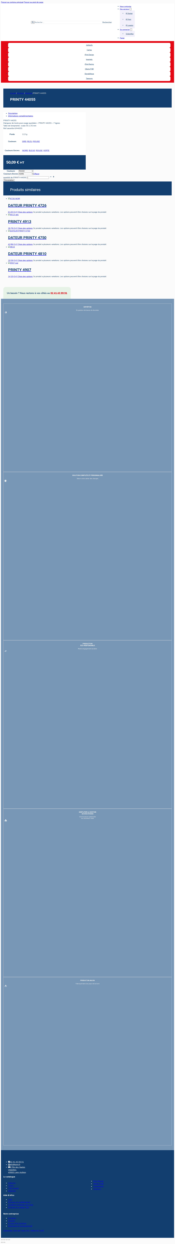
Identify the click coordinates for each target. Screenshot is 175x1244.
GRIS (24, 141)
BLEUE (32, 150)
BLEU (29, 141)
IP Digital (129, 13)
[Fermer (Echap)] (9, 1239)
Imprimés (89, 59)
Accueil (13, 93)
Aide (10, 1199)
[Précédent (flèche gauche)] (2, 1242)
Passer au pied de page (33, 2)
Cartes (89, 50)
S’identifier (130, 34)
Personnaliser (9, 180)
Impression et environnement (20, 1226)
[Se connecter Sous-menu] (131, 29)
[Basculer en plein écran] (4, 1239)
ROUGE (36, 141)
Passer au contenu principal (12, 2)
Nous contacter (125, 6)
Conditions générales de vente (20, 1205)
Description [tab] (13, 113)
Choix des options (25, 212)
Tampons (89, 78)
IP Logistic (129, 25)
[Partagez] (7, 1239)
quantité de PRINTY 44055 (14, 177)
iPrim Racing (89, 64)
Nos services (124, 9)
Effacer (36, 174)
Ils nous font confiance (17, 1223)
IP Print (128, 19)
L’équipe (11, 1220)
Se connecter (125, 29)
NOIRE (25, 150)
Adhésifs (89, 45)
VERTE (46, 150)
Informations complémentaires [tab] (20, 116)
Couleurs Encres (10, 174)
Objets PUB (89, 69)
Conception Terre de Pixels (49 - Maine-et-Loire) (23, 1230)
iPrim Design (89, 54)
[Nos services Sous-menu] (131, 9)
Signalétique (89, 74)
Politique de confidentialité (19, 1202)
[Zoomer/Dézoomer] (2, 1239)
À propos (12, 1218)
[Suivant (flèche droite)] (4, 1242)
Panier (122, 38)
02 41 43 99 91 (58, 293)
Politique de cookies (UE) (18, 1207)
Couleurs (11, 171)
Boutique (20, 93)
